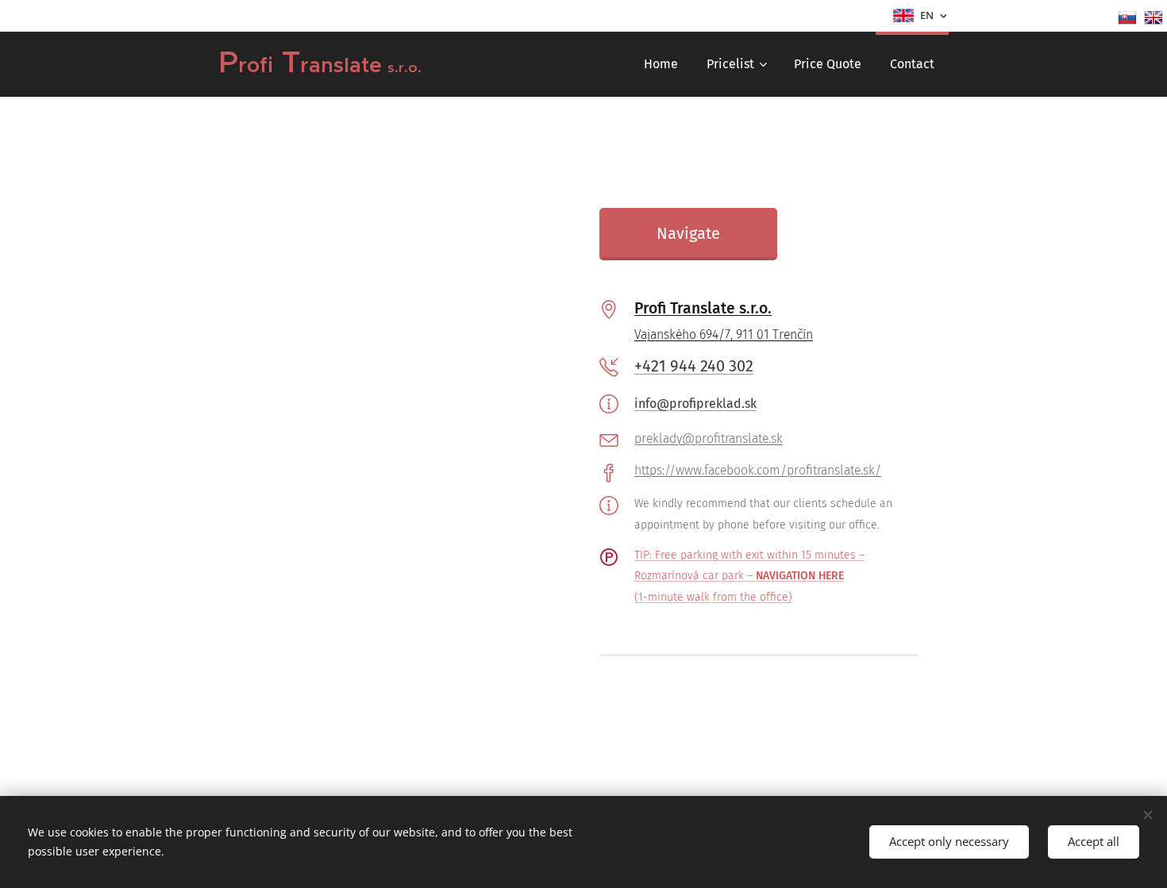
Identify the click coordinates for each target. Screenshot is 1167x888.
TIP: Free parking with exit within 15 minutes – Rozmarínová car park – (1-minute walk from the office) (749, 576)
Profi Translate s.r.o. (703, 308)
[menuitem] (661, 64)
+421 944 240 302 (693, 365)
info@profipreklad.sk (695, 403)
